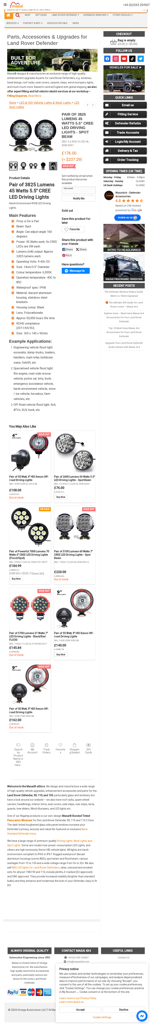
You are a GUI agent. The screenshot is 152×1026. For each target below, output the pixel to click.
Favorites (60, 751)
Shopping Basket (75, 751)
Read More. (35, 95)
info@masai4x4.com (78, 961)
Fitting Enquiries (17, 95)
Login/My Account (128, 141)
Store (12, 103)
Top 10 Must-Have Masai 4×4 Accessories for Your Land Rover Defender (124, 332)
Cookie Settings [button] (102, 1017)
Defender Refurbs (128, 123)
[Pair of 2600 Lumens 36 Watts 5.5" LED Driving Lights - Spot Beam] (74, 451)
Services (11, 23)
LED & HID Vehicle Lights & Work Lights (45, 103)
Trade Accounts (128, 132)
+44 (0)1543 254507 (77, 957)
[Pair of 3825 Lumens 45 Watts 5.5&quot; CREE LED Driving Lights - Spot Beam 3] (43, 166)
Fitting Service (128, 114)
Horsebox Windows (94, 15)
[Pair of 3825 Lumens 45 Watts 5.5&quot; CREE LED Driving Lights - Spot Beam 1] (23, 166)
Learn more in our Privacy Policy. (78, 998)
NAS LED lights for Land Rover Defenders (36, 867)
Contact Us (123, 957)
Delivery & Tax (128, 151)
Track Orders (46, 751)
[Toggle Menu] (5, 4)
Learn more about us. (71, 1001)
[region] (52, 60)
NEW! (27, 15)
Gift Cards (88, 751)
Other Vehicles (121, 15)
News (76, 23)
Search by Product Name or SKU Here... (18, 757)
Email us (128, 105)
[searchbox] (76, 10)
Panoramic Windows (19, 820)
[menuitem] (87, 105)
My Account (32, 751)
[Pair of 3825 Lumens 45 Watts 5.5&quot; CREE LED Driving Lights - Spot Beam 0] (13, 166)
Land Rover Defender (64, 15)
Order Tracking (127, 160)
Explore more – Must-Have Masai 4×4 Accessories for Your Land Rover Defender (124, 317)
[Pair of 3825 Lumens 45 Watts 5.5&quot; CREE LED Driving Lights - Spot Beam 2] (33, 166)
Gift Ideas (41, 15)
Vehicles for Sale (57, 23)
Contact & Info (31, 23)
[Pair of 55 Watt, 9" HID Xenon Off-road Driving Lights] (74, 608)
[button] (75, 60)
